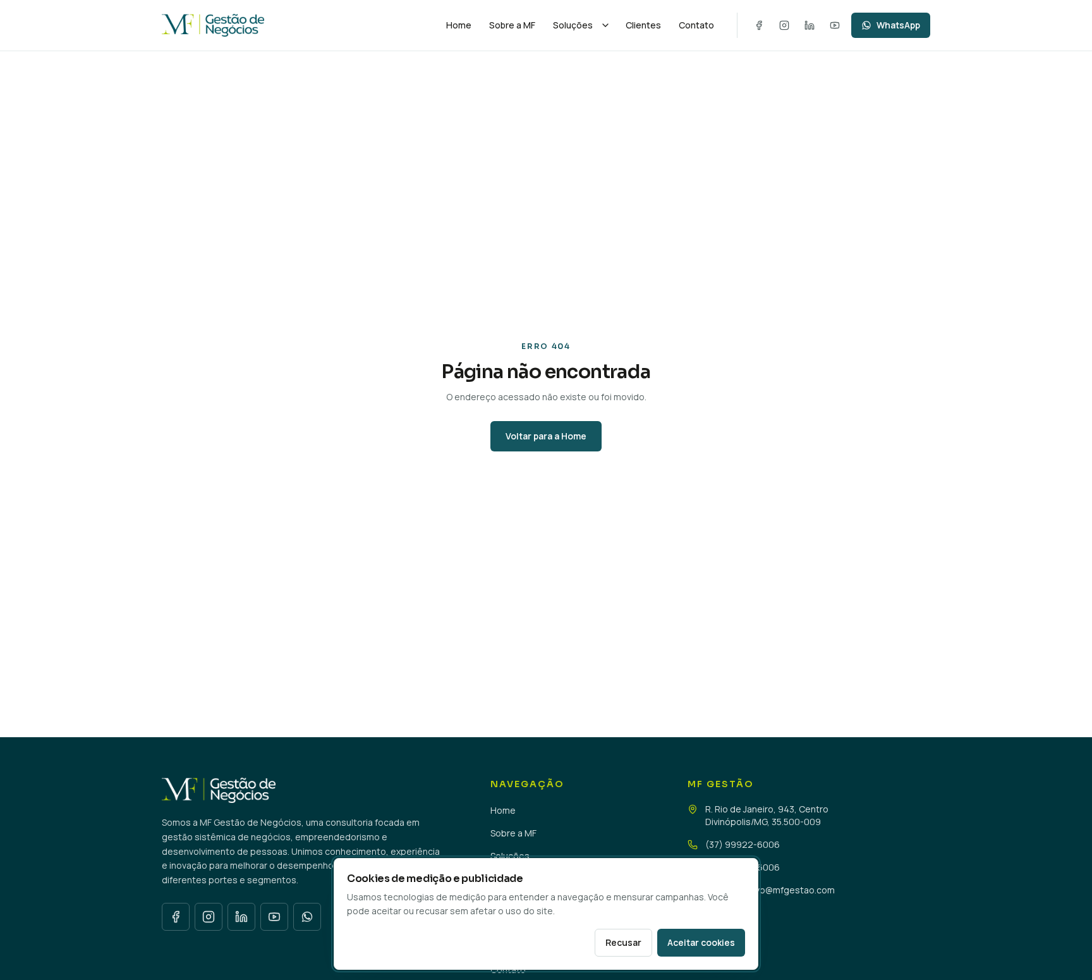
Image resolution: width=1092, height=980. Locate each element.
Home (458, 25)
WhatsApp (898, 25)
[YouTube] (834, 25)
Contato (696, 25)
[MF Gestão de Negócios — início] (295, 25)
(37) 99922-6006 (742, 844)
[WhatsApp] (307, 917)
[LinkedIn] (809, 25)
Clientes (643, 25)
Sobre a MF (512, 25)
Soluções (573, 25)
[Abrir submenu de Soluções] (605, 25)
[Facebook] (759, 25)
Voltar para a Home (546, 436)
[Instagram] (784, 25)
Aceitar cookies (701, 942)
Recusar (623, 942)
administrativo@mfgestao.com (770, 890)
